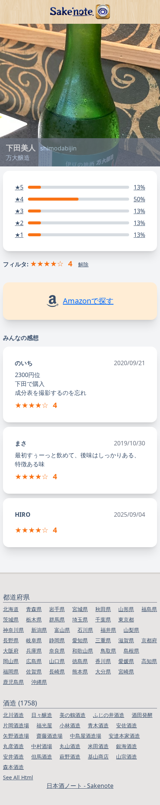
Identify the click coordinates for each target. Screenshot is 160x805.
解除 (83, 264)
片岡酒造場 (16, 725)
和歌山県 (82, 650)
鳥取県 (108, 650)
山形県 (126, 609)
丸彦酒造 (13, 746)
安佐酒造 (126, 725)
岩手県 (57, 609)
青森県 (34, 609)
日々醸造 (41, 714)
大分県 (103, 671)
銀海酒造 (126, 746)
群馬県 (57, 619)
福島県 (149, 609)
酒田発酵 (142, 714)
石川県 (85, 629)
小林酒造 (70, 725)
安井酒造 (13, 756)
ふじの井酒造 (108, 714)
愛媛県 (126, 661)
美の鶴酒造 (73, 714)
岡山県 (11, 661)
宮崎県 (126, 671)
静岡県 (57, 640)
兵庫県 (34, 650)
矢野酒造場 (16, 735)
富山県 (62, 629)
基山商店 (98, 756)
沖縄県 (39, 681)
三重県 (103, 640)
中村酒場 (41, 746)
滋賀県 (126, 640)
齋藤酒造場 (49, 735)
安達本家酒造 (124, 735)
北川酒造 (13, 714)
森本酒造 (13, 766)
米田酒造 (98, 746)
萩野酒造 (70, 756)
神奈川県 (13, 629)
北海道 (11, 609)
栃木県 (34, 619)
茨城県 (11, 619)
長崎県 (57, 671)
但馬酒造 (41, 756)
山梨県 (131, 629)
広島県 (34, 661)
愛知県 (80, 640)
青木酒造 (98, 725)
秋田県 (103, 609)
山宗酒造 (126, 756)
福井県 (108, 629)
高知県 (149, 661)
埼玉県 (80, 619)
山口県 (57, 661)
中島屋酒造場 (85, 735)
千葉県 (103, 619)
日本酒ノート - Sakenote (80, 786)
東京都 (126, 619)
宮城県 (80, 609)
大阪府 (11, 650)
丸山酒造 (70, 746)
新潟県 (39, 629)
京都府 (149, 640)
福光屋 (44, 725)
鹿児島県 (13, 681)
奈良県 (57, 650)
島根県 (131, 650)
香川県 (103, 661)
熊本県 (80, 671)
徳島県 (80, 661)
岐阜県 (34, 640)
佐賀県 (34, 671)
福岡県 (11, 671)
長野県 (11, 640)
